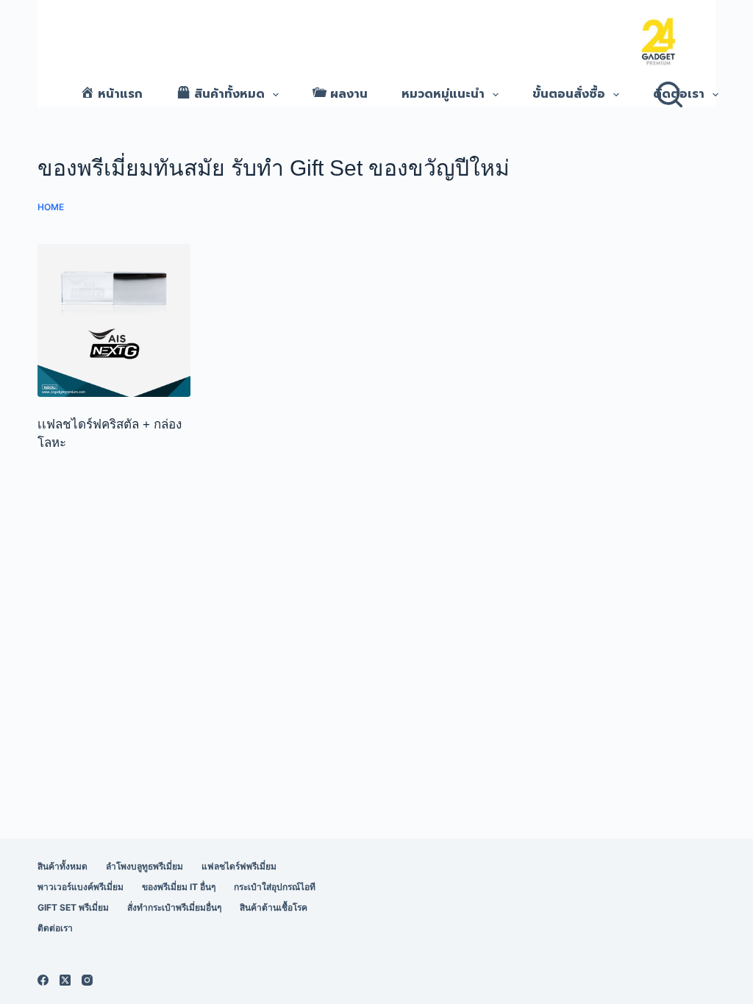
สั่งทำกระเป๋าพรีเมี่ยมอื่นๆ (174, 907)
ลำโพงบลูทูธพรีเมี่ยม (144, 866)
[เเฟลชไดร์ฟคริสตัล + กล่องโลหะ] (114, 320)
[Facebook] (43, 980)
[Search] (669, 94)
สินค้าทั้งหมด (63, 866)
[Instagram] (87, 980)
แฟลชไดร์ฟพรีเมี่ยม (238, 866)
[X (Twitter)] (65, 980)
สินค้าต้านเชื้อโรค (273, 907)
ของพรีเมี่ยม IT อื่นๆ (178, 886)
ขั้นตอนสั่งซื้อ (568, 94)
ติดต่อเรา (678, 94)
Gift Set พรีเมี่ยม (73, 907)
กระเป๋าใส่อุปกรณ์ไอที (274, 886)
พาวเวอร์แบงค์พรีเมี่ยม (81, 886)
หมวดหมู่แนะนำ (443, 94)
